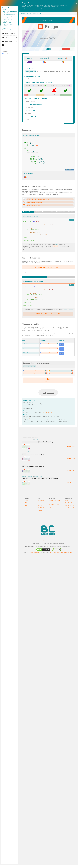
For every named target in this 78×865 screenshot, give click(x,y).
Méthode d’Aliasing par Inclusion (10, 16)
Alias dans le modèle (6, 29)
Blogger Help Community (54, 507)
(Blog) (37, 442)
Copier (71, 219)
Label (45, 79)
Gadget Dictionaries (37, 13)
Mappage (70, 211)
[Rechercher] (76, 3)
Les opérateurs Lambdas (33, 205)
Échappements (61, 277)
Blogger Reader (41, 500)
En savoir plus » (70, 446)
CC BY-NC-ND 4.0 (47, 412)
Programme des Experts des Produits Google (51, 544)
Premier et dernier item (8, 19)
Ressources (4, 9)
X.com (26, 505)
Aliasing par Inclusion (41, 211)
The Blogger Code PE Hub (54, 504)
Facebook (27, 500)
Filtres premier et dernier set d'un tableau (38, 199)
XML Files (30, 451)
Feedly (39, 502)
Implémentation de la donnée (8, 12)
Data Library (29, 13)
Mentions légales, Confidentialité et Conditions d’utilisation (61, 552)
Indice (51, 211)
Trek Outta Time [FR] (69, 505)
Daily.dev (27, 502)
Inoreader (40, 505)
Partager (48, 392)
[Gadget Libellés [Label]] (44, 62)
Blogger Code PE (68, 502)
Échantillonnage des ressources (10, 11)
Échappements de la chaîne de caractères (9, 28)
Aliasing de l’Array (28, 211)
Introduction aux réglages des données (48, 267)
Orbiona (66, 500)
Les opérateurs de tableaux (34, 202)
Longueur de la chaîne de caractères (48, 313)
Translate (7, 53)
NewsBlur (40, 510)
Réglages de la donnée (7, 22)
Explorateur (22, 13)
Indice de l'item (6, 17)
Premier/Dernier (60, 211)
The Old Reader (41, 507)
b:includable (35, 451)
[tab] (28, 212)
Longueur (34, 277)
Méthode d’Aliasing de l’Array (9, 14)
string (29, 62)
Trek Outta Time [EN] (69, 507)
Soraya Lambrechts (32, 544)
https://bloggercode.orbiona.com (55, 8)
